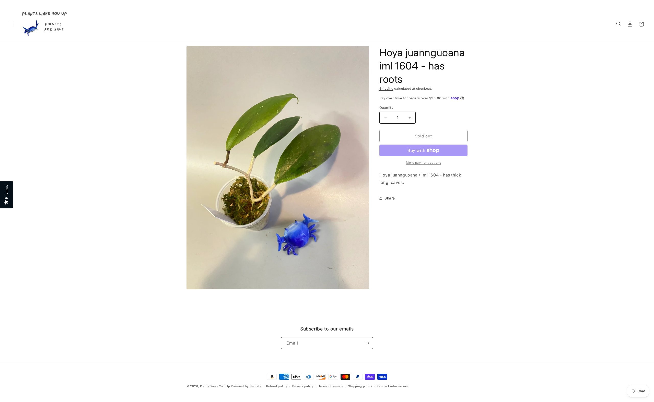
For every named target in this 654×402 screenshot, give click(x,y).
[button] (10, 24)
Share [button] (389, 198)
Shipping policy (360, 386)
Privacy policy (302, 386)
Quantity (386, 107)
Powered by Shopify (246, 386)
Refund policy (276, 386)
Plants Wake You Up (215, 386)
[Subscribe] (367, 343)
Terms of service (331, 386)
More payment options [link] (423, 162)
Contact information (392, 386)
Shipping (386, 88)
